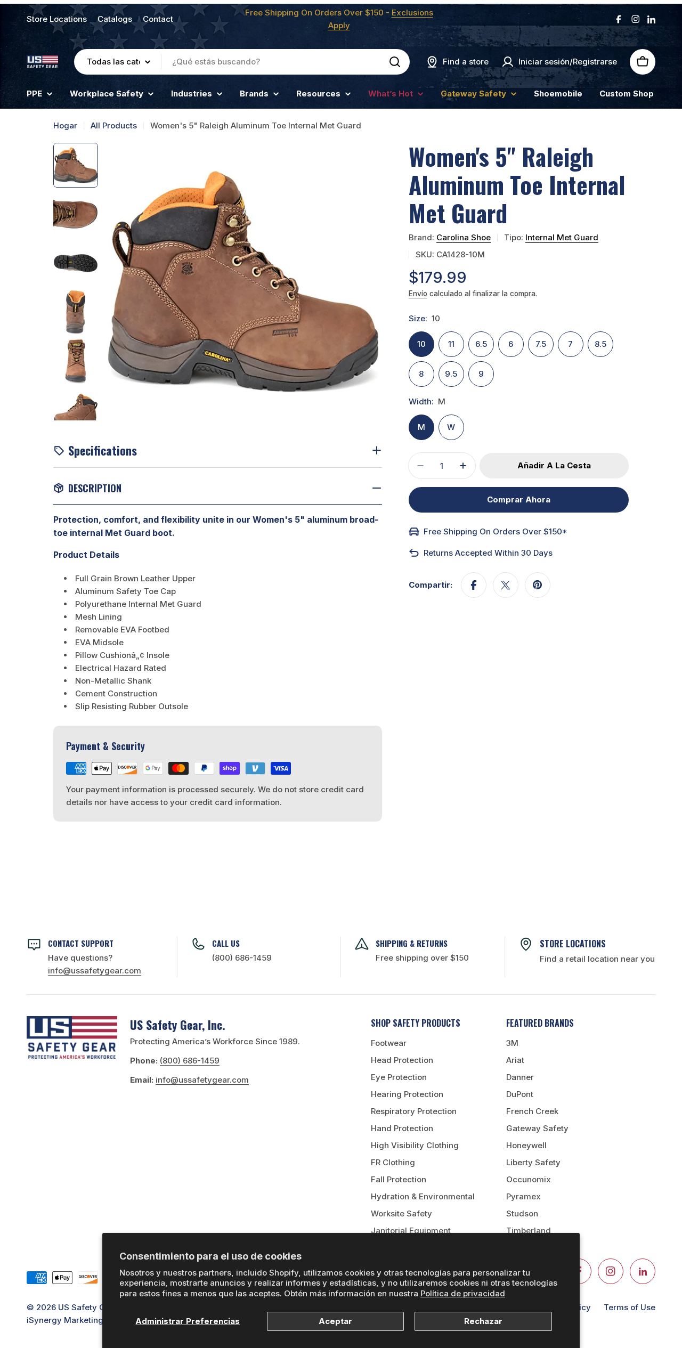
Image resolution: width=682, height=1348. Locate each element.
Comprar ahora (518, 499)
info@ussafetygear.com (202, 1080)
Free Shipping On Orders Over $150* (495, 531)
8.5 (600, 344)
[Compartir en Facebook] (473, 585)
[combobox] (242, 62)
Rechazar (483, 1321)
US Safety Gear (88, 1307)
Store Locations (57, 19)
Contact (158, 19)
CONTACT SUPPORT (80, 943)
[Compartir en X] (505, 585)
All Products (114, 125)
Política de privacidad (462, 1293)
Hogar (65, 125)
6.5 (481, 344)
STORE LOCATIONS (573, 943)
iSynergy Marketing (65, 1320)
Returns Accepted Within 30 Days (488, 553)
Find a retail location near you (597, 959)
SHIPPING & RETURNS (412, 943)
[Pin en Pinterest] (537, 585)
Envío (418, 293)
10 (421, 344)
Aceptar (335, 1321)
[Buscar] (394, 61)
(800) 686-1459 (242, 958)
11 (451, 344)
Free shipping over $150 (422, 958)
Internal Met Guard (561, 237)
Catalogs (115, 19)
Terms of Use (629, 1307)
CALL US (226, 943)
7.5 (540, 344)
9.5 (451, 374)
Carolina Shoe (463, 237)
